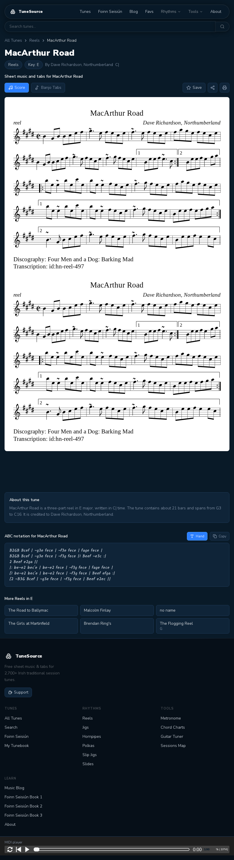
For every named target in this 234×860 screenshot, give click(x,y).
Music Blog (14, 788)
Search (11, 727)
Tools (193, 11)
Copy (222, 536)
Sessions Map (173, 745)
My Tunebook (17, 745)
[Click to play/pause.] (27, 849)
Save (197, 87)
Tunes (85, 11)
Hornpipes (91, 736)
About (215, 11)
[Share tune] (212, 88)
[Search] (222, 26)
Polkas (88, 745)
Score (20, 87)
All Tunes (13, 40)
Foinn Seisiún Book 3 (23, 815)
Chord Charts (173, 727)
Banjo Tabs (51, 87)
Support (21, 692)
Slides (88, 764)
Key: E (33, 64)
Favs (149, 11)
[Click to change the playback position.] (112, 849)
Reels (34, 40)
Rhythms (168, 11)
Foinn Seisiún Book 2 (23, 806)
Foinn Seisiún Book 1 (23, 797)
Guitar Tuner (172, 736)
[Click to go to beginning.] (19, 849)
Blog (134, 11)
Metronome (171, 718)
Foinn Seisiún (110, 11)
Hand (200, 536)
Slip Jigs (89, 754)
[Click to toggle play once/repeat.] (10, 849)
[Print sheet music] (224, 88)
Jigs (85, 727)
